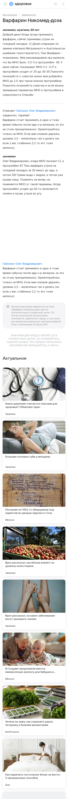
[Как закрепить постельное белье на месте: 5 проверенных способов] (34, 763)
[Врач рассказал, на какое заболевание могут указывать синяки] (34, 604)
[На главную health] (22, 4)
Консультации (10, 14)
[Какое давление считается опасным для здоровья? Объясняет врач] (34, 392)
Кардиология (29, 14)
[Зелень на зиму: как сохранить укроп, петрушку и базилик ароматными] (34, 710)
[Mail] (11, 4)
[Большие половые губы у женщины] (34, 445)
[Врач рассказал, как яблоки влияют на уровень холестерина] (34, 551)
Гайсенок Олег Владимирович (35, 110)
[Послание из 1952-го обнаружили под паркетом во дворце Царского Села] (34, 498)
